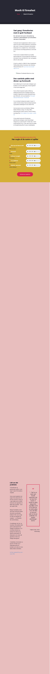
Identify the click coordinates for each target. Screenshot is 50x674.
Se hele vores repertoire (25, 174)
